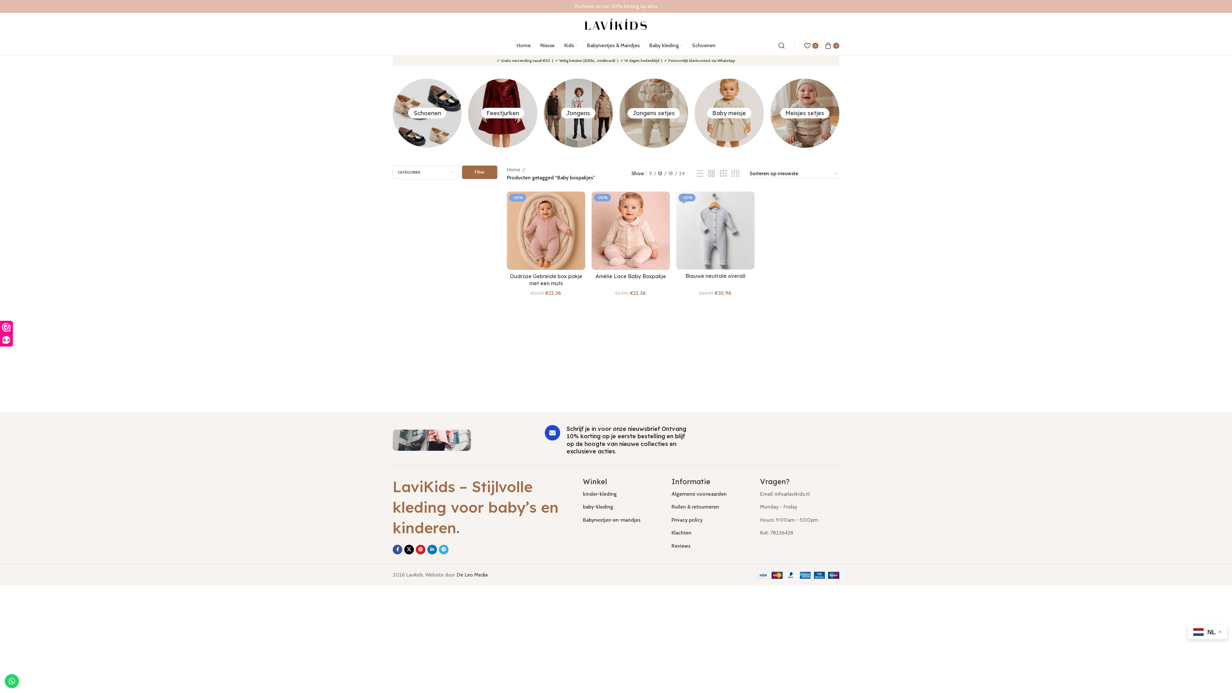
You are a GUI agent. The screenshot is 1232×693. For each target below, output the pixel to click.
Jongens (578, 113)
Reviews (681, 546)
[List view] (700, 173)
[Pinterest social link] (420, 549)
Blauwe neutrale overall (715, 276)
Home (513, 170)
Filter (479, 172)
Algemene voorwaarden (699, 494)
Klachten (681, 533)
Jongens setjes (654, 113)
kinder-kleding (600, 494)
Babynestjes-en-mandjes (611, 520)
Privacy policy (687, 520)
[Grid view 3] (723, 173)
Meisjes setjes (804, 113)
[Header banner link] (616, 6)
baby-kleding (598, 507)
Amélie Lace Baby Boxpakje (630, 276)
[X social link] (409, 549)
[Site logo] (616, 24)
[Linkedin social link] (432, 549)
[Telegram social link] (444, 549)
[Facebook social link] (397, 549)
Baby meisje (729, 113)
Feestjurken (502, 113)
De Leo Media (472, 575)
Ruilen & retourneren (695, 507)
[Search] (781, 45)
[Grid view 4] (735, 173)
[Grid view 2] (711, 173)
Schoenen (427, 113)
